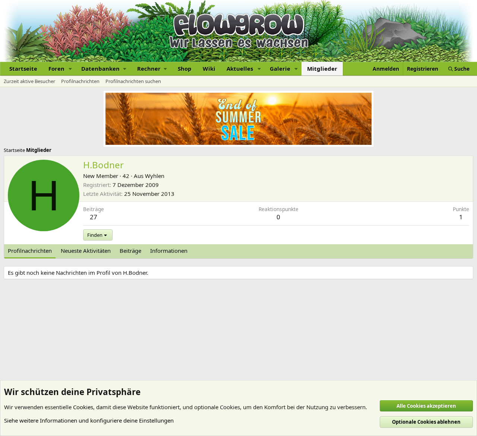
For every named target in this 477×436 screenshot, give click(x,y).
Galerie (280, 68)
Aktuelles (240, 68)
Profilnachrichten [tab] (30, 250)
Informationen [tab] (168, 250)
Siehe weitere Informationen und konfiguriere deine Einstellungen (89, 420)
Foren (56, 68)
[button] (70, 69)
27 (93, 217)
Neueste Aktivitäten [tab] (86, 250)
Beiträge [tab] (130, 250)
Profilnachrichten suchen (133, 81)
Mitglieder (322, 68)
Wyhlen (154, 175)
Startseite (23, 68)
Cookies (83, 407)
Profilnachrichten (80, 81)
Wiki (209, 68)
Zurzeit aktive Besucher (29, 81)
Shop (185, 68)
